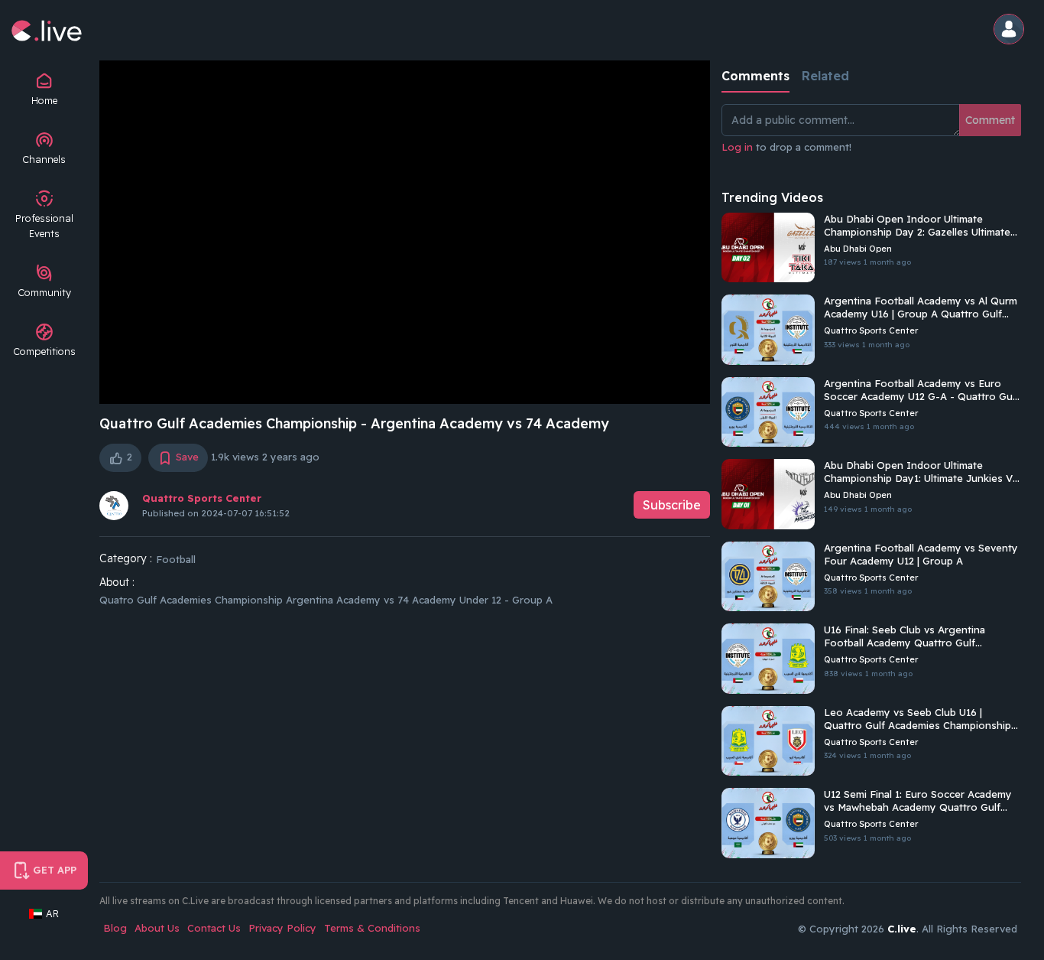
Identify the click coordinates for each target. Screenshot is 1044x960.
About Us (157, 928)
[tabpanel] (871, 137)
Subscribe (672, 505)
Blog (115, 928)
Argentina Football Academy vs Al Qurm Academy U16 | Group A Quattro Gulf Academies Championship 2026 (920, 308)
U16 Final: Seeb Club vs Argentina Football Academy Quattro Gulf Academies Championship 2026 (904, 636)
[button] (1011, 30)
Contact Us (214, 928)
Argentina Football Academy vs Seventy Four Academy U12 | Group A (921, 554)
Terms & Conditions (372, 928)
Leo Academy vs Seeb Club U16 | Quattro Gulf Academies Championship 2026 (917, 719)
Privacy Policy (282, 928)
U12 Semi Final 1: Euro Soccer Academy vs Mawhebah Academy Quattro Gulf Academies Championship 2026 (918, 801)
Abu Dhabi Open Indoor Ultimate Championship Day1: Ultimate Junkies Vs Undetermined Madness (921, 472)
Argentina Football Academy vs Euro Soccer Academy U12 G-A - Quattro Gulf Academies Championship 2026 (921, 390)
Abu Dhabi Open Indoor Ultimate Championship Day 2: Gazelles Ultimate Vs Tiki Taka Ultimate (917, 226)
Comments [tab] (755, 75)
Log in (737, 147)
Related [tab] (825, 75)
